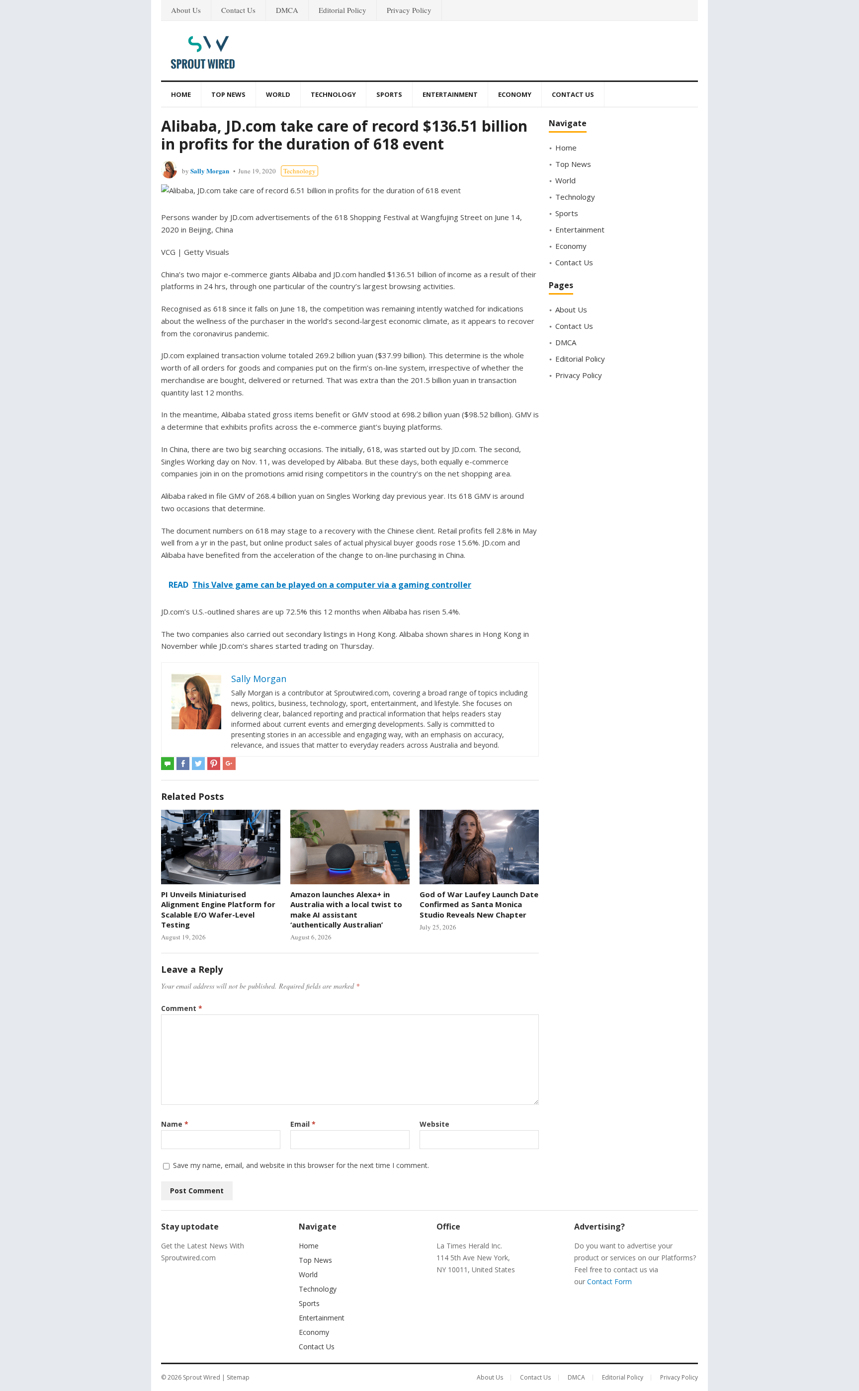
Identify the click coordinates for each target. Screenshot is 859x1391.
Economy (514, 94)
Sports (389, 94)
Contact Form (609, 1281)
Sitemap (238, 1377)
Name (174, 1124)
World (278, 94)
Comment (181, 1008)
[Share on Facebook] (182, 763)
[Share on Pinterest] (213, 763)
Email (303, 1124)
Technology (333, 94)
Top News (228, 94)
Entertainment (450, 94)
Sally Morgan (209, 170)
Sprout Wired (201, 1377)
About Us (186, 10)
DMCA (287, 10)
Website (434, 1124)
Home (181, 94)
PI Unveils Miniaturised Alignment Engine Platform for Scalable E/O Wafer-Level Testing (218, 909)
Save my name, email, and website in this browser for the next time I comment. (301, 1165)
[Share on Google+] (229, 763)
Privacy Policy (409, 10)
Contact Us (238, 10)
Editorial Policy (342, 10)
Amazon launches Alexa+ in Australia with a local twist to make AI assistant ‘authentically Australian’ (346, 909)
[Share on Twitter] (198, 763)
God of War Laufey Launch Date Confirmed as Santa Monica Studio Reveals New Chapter (479, 904)
